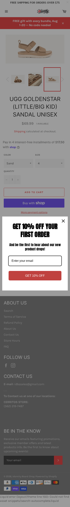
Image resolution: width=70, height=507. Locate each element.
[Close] (63, 221)
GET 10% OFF (35, 275)
